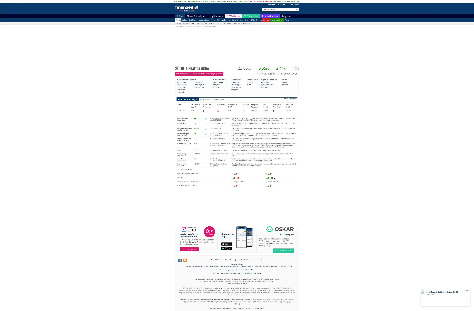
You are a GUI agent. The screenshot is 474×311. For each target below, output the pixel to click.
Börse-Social (237, 23)
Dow (202, 1)
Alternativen (219, 99)
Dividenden (227, 23)
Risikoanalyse (205, 99)
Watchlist (285, 85)
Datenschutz (224, 273)
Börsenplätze (182, 87)
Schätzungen (236, 85)
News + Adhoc (218, 82)
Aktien (178, 20)
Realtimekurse (202, 23)
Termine (218, 23)
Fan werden (294, 5)
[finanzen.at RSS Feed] (185, 260)
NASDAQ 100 (244, 260)
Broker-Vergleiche (276, 20)
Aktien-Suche (191, 23)
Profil (249, 85)
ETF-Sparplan (251, 16)
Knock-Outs (265, 87)
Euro (260, 1)
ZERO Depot (234, 16)
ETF (218, 20)
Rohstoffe (232, 20)
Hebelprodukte (203, 20)
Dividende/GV (236, 87)
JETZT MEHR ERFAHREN (283, 251)
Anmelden (271, 5)
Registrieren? (282, 5)
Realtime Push (199, 87)
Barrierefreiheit (248, 270)
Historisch (180, 92)
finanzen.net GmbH (241, 283)
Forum (287, 20)
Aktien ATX (214, 260)
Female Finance (248, 23)
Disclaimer (233, 273)
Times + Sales (182, 85)
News (224, 308)
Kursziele (216, 87)
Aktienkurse (180, 23)
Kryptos (266, 20)
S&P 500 (260, 260)
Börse (180, 16)
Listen (211, 23)
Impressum (230, 270)
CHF (274, 1)
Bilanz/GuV (235, 82)
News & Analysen (196, 16)
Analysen (216, 85)
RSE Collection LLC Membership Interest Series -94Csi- (200, 266)
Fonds (213, 20)
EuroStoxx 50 (226, 260)
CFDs (253, 20)
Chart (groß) (198, 82)
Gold (288, 1)
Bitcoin (250, 308)
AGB (239, 273)
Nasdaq (234, 1)
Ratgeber (287, 16)
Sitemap (216, 273)
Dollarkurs (235, 308)
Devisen (240, 20)
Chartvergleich (199, 85)
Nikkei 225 (253, 260)
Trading (259, 20)
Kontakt (222, 270)
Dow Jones (235, 260)
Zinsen (247, 20)
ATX (175, 1)
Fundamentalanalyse (188, 99)
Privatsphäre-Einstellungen (252, 273)
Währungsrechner (215, 308)
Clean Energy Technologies (229, 266)
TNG (290, 266)
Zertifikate (192, 20)
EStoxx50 (218, 1)
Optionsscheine (267, 85)
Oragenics (284, 266)
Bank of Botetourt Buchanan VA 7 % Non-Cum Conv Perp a (260, 266)
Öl (248, 1)
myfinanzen (216, 16)
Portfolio (285, 82)
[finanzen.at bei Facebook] (180, 260)
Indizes (184, 20)
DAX (188, 1)
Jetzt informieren (189, 249)
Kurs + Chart (181, 82)
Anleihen (224, 20)
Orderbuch (181, 90)
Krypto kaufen (270, 16)
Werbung (239, 270)
